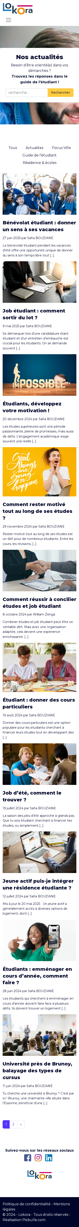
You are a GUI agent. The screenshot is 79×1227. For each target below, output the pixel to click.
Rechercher (60, 92)
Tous (12, 148)
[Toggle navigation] (8, 20)
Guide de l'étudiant (39, 155)
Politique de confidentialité (26, 1204)
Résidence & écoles (39, 163)
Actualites (34, 148)
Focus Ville (61, 148)
